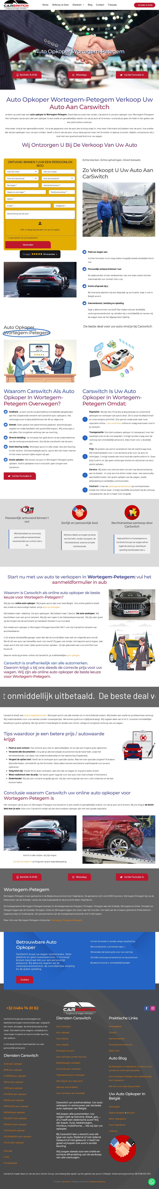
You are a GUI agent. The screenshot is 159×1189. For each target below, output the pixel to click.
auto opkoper (73, 662)
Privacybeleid (10, 1170)
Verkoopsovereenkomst (121, 1051)
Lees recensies (113, 430)
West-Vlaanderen (117, 1126)
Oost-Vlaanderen (117, 1132)
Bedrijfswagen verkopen (68, 1070)
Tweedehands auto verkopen (70, 1082)
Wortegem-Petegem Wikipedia (66, 927)
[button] (152, 1182)
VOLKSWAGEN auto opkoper (17, 1143)
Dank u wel (114, 1058)
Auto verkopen (63, 1033)
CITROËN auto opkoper (15, 1083)
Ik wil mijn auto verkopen (68, 1076)
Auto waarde (62, 1051)
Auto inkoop (62, 1045)
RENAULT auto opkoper (15, 1131)
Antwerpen (114, 1113)
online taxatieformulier (35, 722)
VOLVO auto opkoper (14, 1149)
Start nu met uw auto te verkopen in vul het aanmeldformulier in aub (79, 586)
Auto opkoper (63, 1039)
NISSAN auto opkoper (14, 1119)
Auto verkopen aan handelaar (70, 1100)
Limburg (113, 1138)
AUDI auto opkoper (13, 1071)
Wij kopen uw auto (65, 1058)
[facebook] (146, 1015)
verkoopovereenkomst (119, 493)
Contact (113, 1039)
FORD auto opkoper (13, 1095)
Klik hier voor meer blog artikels (124, 1093)
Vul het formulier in (22, 868)
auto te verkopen (51, 614)
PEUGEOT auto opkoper (15, 1125)
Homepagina (115, 1033)
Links (6, 1164)
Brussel (131, 1120)
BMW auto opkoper (13, 1077)
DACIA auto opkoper (13, 1089)
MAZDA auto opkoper (14, 1107)
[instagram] (152, 1015)
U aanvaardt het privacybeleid (23, 237)
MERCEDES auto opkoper (16, 1113)
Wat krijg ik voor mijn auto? (69, 1088)
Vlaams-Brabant (117, 1120)
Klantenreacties (117, 1045)
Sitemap (8, 1158)
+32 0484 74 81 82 (22, 1015)
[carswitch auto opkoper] (79, 1010)
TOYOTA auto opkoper (14, 1137)
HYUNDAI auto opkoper (15, 1101)
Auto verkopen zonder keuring (71, 1064)
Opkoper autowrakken (67, 1094)
